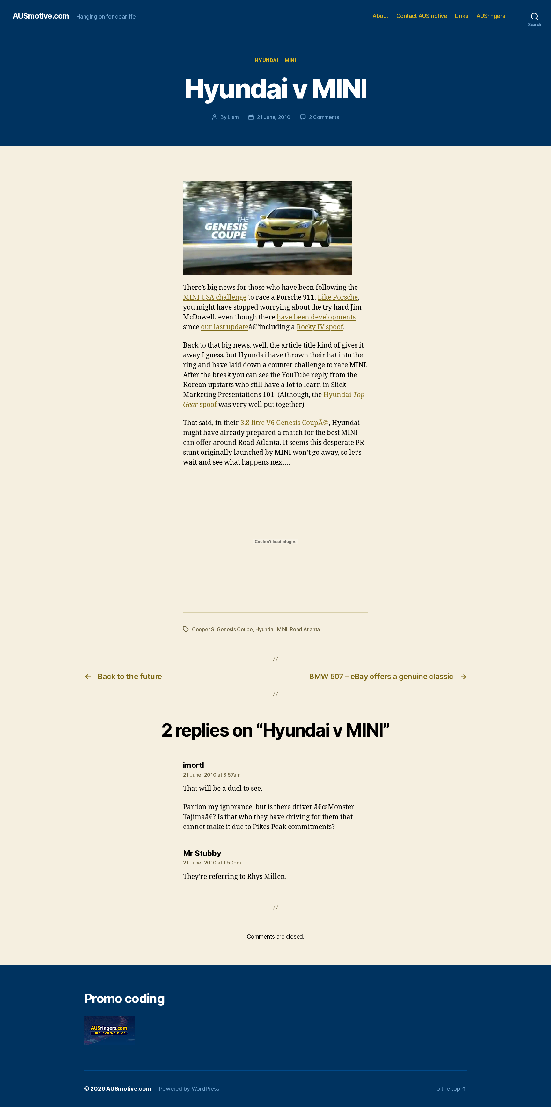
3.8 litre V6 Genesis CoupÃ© (284, 423)
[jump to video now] (275, 228)
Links (461, 15)
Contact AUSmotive (421, 15)
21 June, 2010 (273, 117)
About (380, 15)
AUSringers (490, 15)
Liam (233, 117)
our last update (224, 327)
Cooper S (203, 629)
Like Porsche (338, 297)
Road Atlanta (305, 629)
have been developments (316, 317)
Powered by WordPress (189, 1088)
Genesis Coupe (235, 629)
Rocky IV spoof (320, 327)
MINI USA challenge (214, 297)
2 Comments (324, 117)
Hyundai (266, 60)
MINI (290, 60)
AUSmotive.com (41, 16)
